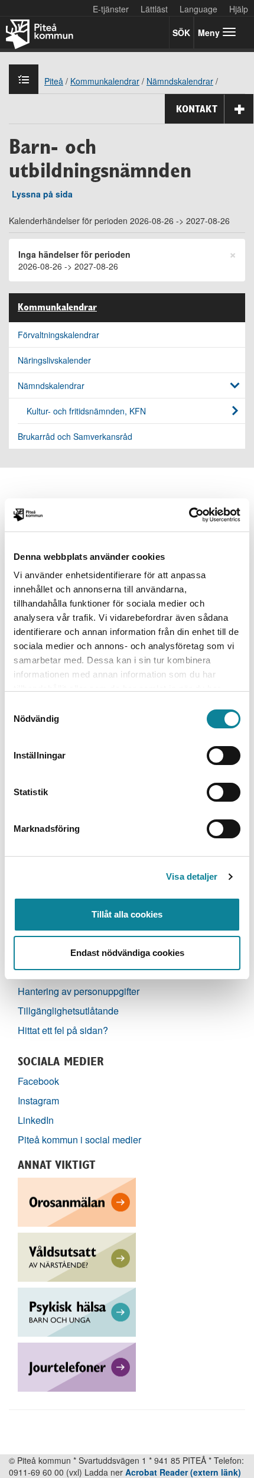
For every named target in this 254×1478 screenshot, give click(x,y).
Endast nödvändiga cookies (127, 953)
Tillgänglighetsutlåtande (68, 1010)
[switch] (223, 755)
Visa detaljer (191, 876)
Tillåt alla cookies (127, 914)
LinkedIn (36, 1120)
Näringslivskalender (54, 360)
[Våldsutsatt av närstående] (77, 1256)
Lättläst (154, 9)
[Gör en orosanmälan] (77, 1201)
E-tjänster (111, 9)
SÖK (181, 32)
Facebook (38, 1081)
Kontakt (196, 108)
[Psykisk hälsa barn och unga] (77, 1311)
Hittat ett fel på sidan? (63, 1030)
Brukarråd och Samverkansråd (75, 436)
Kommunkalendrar (57, 307)
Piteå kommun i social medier (79, 1139)
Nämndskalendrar (51, 385)
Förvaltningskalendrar (58, 335)
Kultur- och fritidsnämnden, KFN (86, 411)
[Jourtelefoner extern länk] (77, 1366)
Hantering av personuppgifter (78, 991)
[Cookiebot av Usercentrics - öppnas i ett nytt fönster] (188, 515)
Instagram (38, 1100)
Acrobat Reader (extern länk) (183, 1472)
